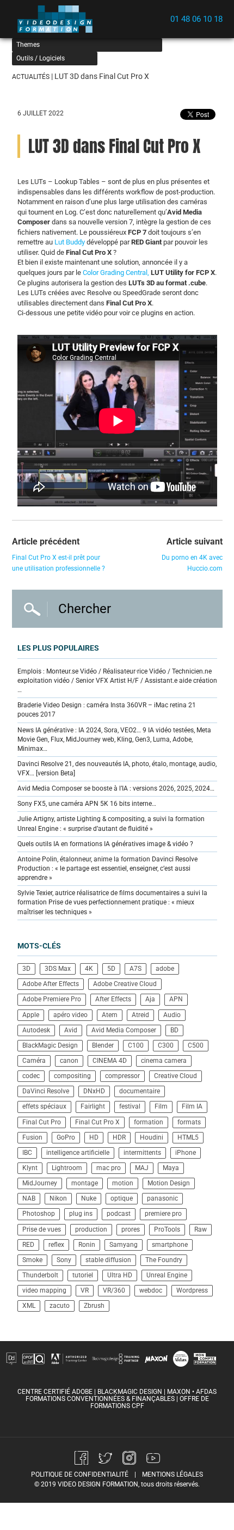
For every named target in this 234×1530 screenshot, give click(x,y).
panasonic (162, 1198)
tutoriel (82, 1275)
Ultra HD (119, 1275)
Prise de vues (41, 1229)
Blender (103, 1045)
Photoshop (38, 1213)
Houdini (151, 1137)
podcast (119, 1213)
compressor (122, 1076)
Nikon (58, 1198)
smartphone (170, 1245)
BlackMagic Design (50, 1045)
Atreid (140, 1015)
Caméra (34, 1060)
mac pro (108, 1168)
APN (176, 999)
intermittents (142, 1152)
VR (85, 1290)
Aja (150, 999)
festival (129, 1106)
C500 (196, 1045)
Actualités (31, 77)
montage (84, 1183)
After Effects (113, 999)
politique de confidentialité (79, 1474)
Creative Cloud (175, 1076)
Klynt (30, 1168)
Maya (171, 1168)
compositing (72, 1076)
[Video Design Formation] (58, 19)
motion (122, 1183)
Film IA (192, 1106)
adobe (165, 968)
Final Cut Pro (41, 1122)
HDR (119, 1137)
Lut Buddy (69, 242)
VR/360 (114, 1290)
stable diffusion (108, 1260)
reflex (56, 1245)
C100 (136, 1045)
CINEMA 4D (110, 1060)
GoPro (66, 1137)
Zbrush (94, 1305)
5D (111, 968)
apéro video (70, 1015)
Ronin (86, 1245)
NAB (28, 1198)
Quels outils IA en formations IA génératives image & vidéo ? (105, 844)
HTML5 (188, 1137)
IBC (27, 1152)
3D (26, 968)
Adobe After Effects (50, 984)
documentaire (139, 1091)
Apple (30, 1015)
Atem (110, 1015)
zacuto (60, 1305)
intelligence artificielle (77, 1152)
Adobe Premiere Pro (51, 999)
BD (174, 1030)
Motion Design (168, 1183)
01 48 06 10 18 (196, 19)
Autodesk (36, 1030)
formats (189, 1122)
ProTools (167, 1229)
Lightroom (67, 1168)
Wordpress (192, 1290)
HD (93, 1137)
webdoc (150, 1290)
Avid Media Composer (123, 1030)
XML (28, 1305)
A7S (135, 968)
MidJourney (39, 1183)
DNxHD (94, 1091)
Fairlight (93, 1106)
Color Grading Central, (116, 272)
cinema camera (164, 1060)
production (91, 1229)
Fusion (32, 1137)
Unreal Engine (166, 1275)
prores (130, 1229)
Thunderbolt (40, 1275)
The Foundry (163, 1260)
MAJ (142, 1168)
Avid (70, 1030)
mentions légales (172, 1474)
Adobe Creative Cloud (125, 984)
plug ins (81, 1213)
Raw (200, 1229)
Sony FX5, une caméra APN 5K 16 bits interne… (86, 803)
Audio (172, 1015)
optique (121, 1198)
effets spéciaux (44, 1106)
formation (148, 1122)
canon (69, 1060)
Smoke (32, 1260)
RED (28, 1245)
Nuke (88, 1198)
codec (31, 1076)
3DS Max (58, 968)
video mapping (44, 1290)
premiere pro (163, 1213)
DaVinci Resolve (45, 1091)
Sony (64, 1260)
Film (161, 1106)
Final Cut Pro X (97, 1122)
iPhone (185, 1152)
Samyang (123, 1245)
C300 (166, 1045)
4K (89, 968)
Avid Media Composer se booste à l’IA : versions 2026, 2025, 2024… (115, 788)
